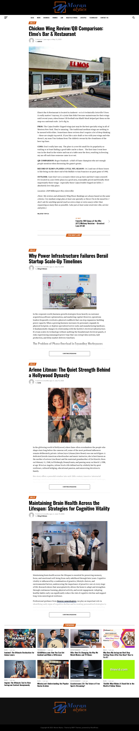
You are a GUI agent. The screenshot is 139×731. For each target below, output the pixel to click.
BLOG (32, 17)
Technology (93, 17)
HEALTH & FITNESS (71, 17)
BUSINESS (46, 17)
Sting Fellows (42, 269)
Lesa (39, 383)
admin (39, 41)
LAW (62, 17)
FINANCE (55, 17)
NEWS (38, 17)
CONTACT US (104, 17)
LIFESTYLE (83, 17)
